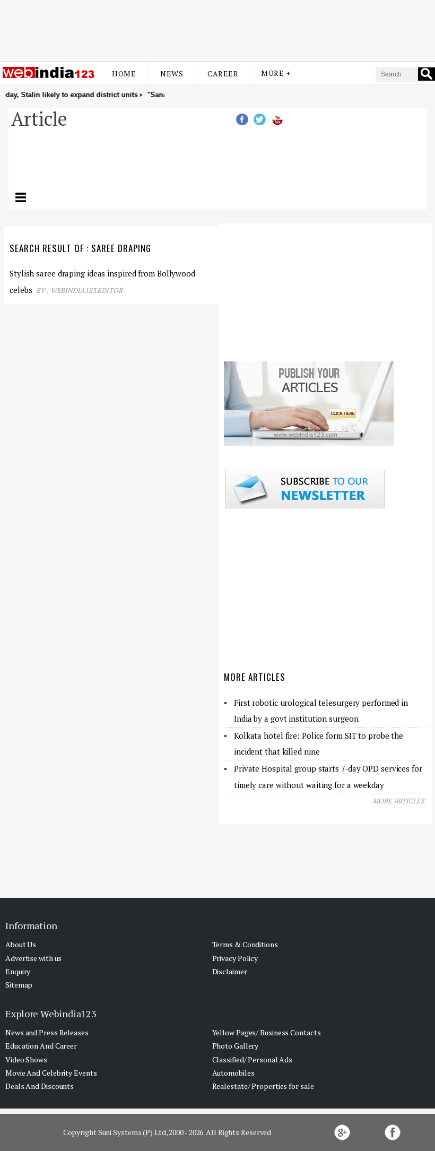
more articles (398, 801)
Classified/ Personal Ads (252, 1059)
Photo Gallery (235, 1046)
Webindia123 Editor (86, 290)
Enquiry (17, 971)
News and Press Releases (47, 1032)
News (171, 73)
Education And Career (41, 1046)
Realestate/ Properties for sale (263, 1086)
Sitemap (18, 985)
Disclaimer (229, 971)
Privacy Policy (235, 958)
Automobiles (233, 1073)
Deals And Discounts (39, 1086)
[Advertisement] (217, 28)
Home (124, 73)
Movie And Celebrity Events (51, 1073)
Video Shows (26, 1059)
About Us (20, 944)
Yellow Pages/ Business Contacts (266, 1032)
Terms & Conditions (245, 944)
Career (222, 73)
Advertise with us (33, 958)
